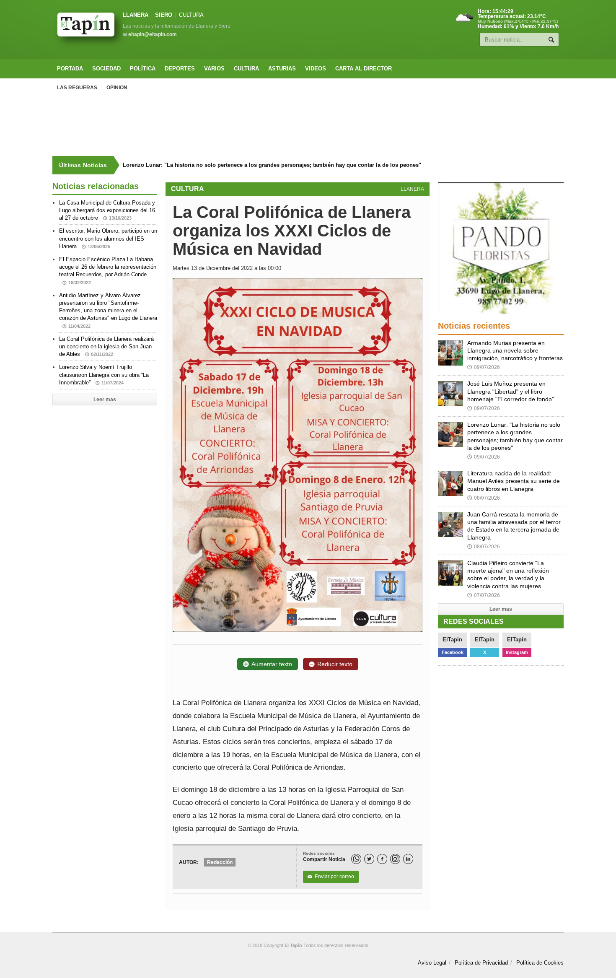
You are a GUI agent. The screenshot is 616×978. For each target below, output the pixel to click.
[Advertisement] (308, 127)
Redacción (220, 862)
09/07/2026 (483, 367)
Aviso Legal (432, 963)
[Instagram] (395, 859)
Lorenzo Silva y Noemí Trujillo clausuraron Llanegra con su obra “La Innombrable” (104, 374)
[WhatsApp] (356, 859)
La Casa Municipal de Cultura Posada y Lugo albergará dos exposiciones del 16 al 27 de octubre (107, 210)
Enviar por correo (331, 876)
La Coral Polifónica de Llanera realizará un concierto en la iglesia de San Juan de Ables (106, 346)
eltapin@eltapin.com (152, 34)
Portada (70, 68)
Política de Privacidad (481, 963)
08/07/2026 (483, 498)
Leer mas (104, 399)
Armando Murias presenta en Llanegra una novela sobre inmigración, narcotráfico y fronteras (515, 350)
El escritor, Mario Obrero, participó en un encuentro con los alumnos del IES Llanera (108, 238)
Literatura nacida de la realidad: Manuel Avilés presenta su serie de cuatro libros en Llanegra (513, 481)
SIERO (163, 15)
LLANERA (135, 15)
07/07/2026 (483, 595)
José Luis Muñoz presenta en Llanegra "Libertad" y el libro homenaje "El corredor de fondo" (510, 391)
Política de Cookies (540, 963)
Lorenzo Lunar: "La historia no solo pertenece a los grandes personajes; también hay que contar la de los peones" (272, 165)
